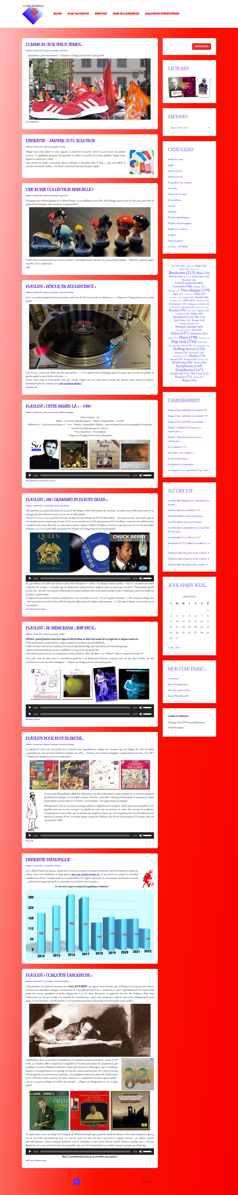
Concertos (41, 481)
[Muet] (140, 475)
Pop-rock (53, 481)
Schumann (196, 352)
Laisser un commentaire (51, 50)
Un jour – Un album (178, 246)
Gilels (27, 1160)
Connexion (173, 678)
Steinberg (203, 359)
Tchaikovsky (179, 373)
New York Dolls (183, 330)
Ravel (187, 345)
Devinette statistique (48, 859)
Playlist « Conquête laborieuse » (59, 975)
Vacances (183, 376)
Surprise (172, 234)
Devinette (62, 147)
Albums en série (175, 159)
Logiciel (203, 310)
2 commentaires (48, 506)
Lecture (171, 205)
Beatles (194, 269)
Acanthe (172, 500)
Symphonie (189, 366)
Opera (179, 333)
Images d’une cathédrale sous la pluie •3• (187, 410)
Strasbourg (182, 362)
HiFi (36, 387)
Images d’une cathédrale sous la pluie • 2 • (188, 415)
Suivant (148, 1181)
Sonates (43, 1160)
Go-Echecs (175, 297)
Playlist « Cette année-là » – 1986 (58, 406)
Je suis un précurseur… (178, 458)
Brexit (187, 277)
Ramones (174, 346)
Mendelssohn (183, 316)
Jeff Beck (37, 719)
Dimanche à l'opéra (177, 194)
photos (173, 338)
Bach (27, 481)
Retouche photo (201, 346)
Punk (202, 342)
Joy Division (202, 307)
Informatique (177, 304)
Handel (201, 297)
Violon (198, 377)
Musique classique (189, 326)
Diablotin (172, 516)
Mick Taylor (182, 320)
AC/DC (178, 266)
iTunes (175, 307)
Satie (31, 841)
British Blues (29, 719)
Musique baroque (189, 324)
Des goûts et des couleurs (180, 182)
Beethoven (33, 481)
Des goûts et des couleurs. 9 (181, 452)
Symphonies (189, 370)
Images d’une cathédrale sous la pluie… (186, 421)
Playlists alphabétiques (179, 217)
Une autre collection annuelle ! (59, 189)
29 (208, 632)
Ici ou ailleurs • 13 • (177, 447)
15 (208, 621)
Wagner (189, 380)
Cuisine (28, 267)
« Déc (171, 647)
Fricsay (188, 294)
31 (177, 638)
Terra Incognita (175, 240)
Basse (184, 269)
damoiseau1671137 (177, 543)
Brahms (175, 276)
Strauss (200, 362)
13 (195, 621)
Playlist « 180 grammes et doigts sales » (66, 499)
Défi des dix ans (175, 176)
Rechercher (201, 46)
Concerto (182, 286)
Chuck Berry (30, 609)
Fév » (178, 647)
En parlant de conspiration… (181, 464)
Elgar (178, 294)
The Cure (199, 373)
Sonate (176, 359)
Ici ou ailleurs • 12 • (190, 537)
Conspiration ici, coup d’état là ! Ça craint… (189, 470)
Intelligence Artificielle (198, 304)
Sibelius (197, 355)
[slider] (147, 475)
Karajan (177, 310)
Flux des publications (178, 684)
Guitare (188, 297)
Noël (197, 330)
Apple (171, 165)
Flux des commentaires (179, 690)
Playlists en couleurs (177, 229)
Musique (71, 292)
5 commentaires (48, 866)
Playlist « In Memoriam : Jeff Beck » (61, 628)
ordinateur (198, 333)
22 (208, 627)
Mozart (198, 320)
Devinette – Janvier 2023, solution (60, 140)
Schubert (37, 1160)
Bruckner (189, 280)
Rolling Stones (189, 349)
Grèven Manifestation (32, 122)
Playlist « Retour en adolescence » (61, 286)
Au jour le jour (63, 50)
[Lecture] (30, 475)
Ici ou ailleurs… (175, 200)
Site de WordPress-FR (178, 696)
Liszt (191, 311)
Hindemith (202, 301)
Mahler (197, 313)
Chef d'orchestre (189, 283)
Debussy (173, 291)
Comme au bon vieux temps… (54, 44)
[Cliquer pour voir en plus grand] (189, 87)
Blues (203, 272)
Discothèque (30, 387)
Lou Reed (182, 314)
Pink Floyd (204, 338)
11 (183, 621)
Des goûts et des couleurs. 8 (196, 552)
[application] (90, 475)
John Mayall (188, 307)
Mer (200, 316)
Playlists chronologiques (66, 412)
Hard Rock (176, 301)
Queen (44, 609)
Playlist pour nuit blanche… (55, 738)
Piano (47, 481)
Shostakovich (180, 356)
